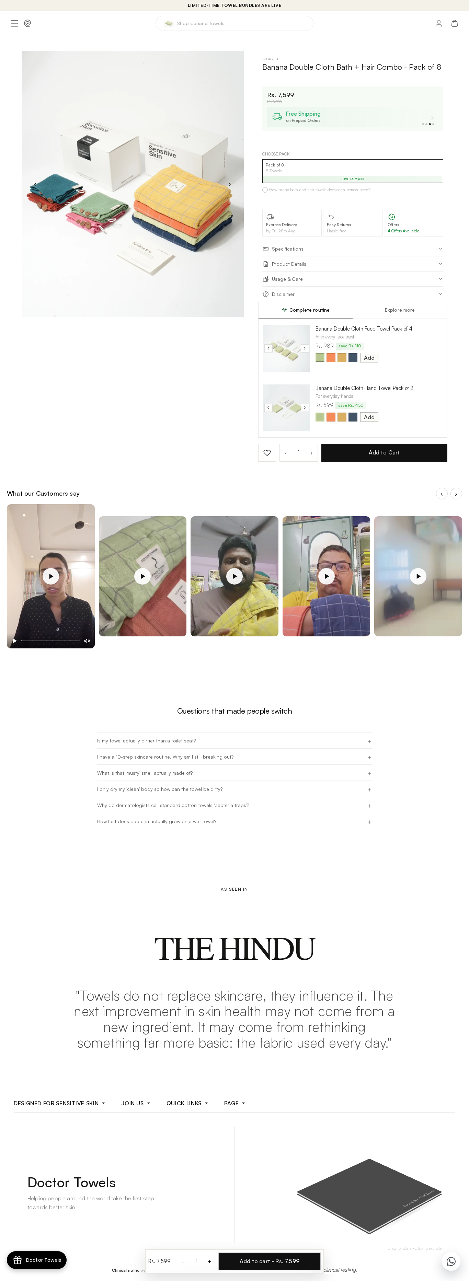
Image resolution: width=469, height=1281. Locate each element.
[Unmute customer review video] (87, 641)
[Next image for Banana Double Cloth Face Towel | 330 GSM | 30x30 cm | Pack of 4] (305, 348)
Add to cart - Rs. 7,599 (269, 1261)
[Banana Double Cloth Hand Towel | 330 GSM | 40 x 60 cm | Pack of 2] (286, 407)
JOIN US (132, 1103)
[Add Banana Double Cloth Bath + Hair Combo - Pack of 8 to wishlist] (267, 453)
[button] (14, 23)
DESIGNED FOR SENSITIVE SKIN (56, 1103)
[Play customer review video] (51, 576)
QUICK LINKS (184, 1103)
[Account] (438, 23)
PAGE (231, 1103)
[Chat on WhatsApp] (451, 1261)
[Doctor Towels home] (27, 23)
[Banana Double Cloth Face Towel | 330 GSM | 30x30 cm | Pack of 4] (286, 348)
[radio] (320, 357)
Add (369, 357)
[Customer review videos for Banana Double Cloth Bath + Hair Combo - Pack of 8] (234, 588)
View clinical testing (333, 1269)
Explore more (400, 310)
